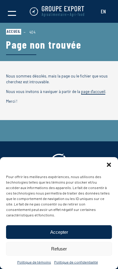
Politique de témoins (34, 262)
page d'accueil (93, 91)
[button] (109, 165)
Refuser (59, 248)
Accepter (59, 232)
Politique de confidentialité (76, 262)
